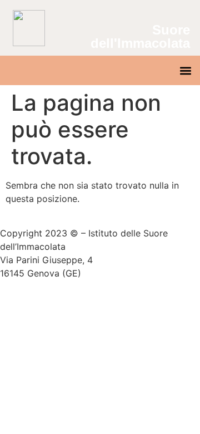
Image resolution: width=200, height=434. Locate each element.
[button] (185, 70)
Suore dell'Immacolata (140, 36)
